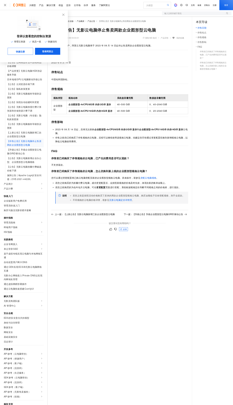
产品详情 (164, 37)
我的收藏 (180, 37)
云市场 (77, 5)
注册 (215, 5)
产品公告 (91, 21)
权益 (61, 5)
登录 (226, 5)
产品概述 (80, 21)
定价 (68, 5)
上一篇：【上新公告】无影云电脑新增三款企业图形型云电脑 (85, 214)
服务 (93, 5)
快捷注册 (20, 51)
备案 (199, 5)
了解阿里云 (104, 5)
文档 (193, 5)
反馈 (125, 229)
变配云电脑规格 (148, 177)
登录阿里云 (47, 51)
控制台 (207, 5)
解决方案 (51, 5)
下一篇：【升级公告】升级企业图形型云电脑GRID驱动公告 (153, 214)
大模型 (32, 5)
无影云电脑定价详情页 (120, 199)
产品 (41, 5)
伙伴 (86, 5)
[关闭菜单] (5, 5)
